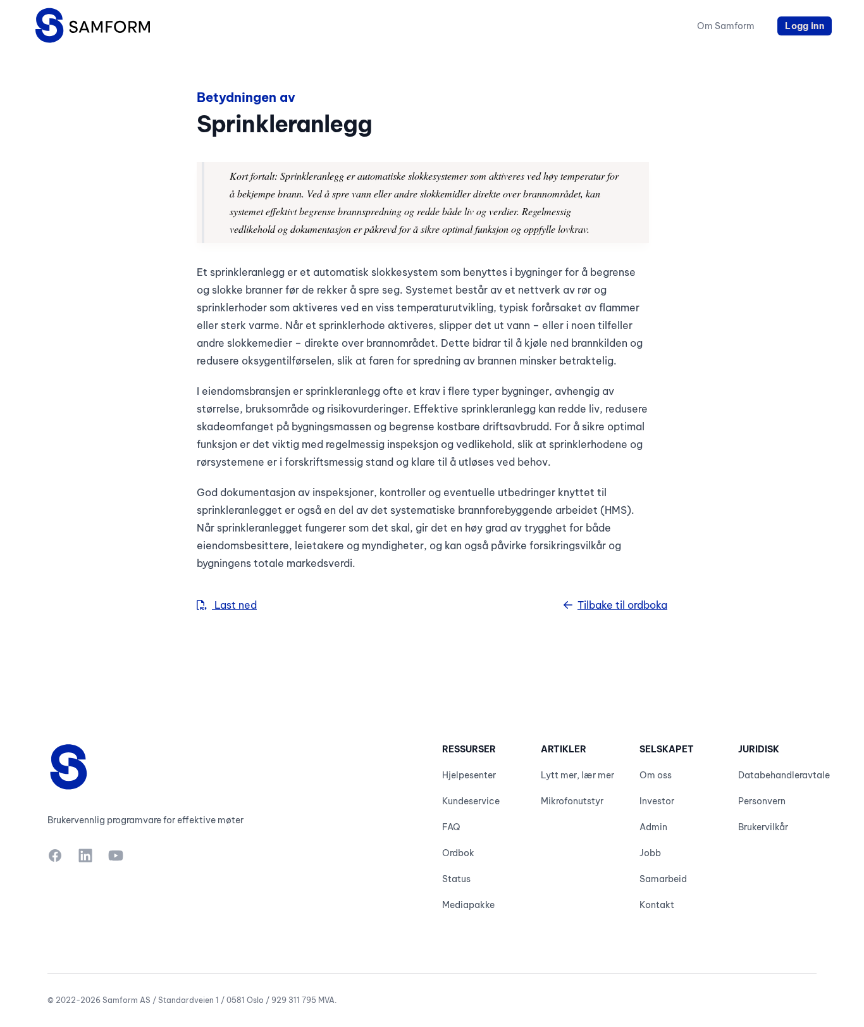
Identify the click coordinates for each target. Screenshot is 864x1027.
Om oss (655, 775)
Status (456, 879)
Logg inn (804, 26)
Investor (656, 801)
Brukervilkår (763, 827)
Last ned (234, 605)
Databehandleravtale (784, 775)
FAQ (451, 827)
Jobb (650, 853)
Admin (653, 827)
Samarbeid (663, 879)
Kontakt (656, 905)
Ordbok (458, 853)
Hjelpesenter (469, 775)
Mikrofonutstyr (572, 801)
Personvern (762, 801)
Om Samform (726, 26)
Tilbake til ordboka (622, 605)
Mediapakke (468, 905)
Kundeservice (471, 801)
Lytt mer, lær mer (577, 775)
